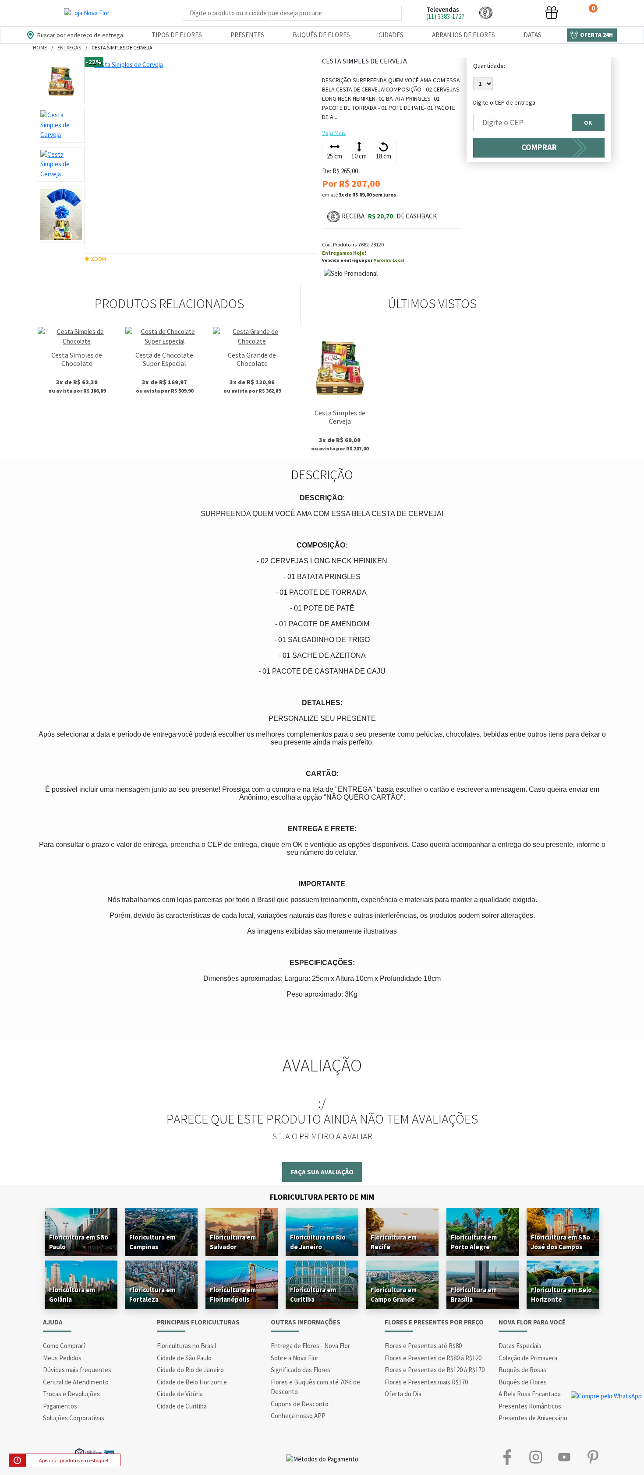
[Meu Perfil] (519, 12)
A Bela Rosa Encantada (530, 1394)
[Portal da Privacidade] (94, 1452)
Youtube (564, 1457)
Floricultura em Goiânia (72, 1294)
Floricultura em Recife (394, 1242)
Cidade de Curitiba (182, 1406)
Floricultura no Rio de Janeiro (318, 1242)
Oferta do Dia (403, 1394)
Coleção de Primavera (528, 1358)
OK (588, 122)
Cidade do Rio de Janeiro (190, 1370)
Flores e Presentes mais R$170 (426, 1382)
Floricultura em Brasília (474, 1294)
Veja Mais (334, 133)
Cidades (391, 35)
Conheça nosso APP (298, 1416)
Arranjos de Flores (463, 35)
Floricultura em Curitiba (313, 1294)
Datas (532, 35)
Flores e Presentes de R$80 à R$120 (433, 1358)
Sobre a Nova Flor (294, 1358)
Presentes (247, 35)
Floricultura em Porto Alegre (474, 1242)
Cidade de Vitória (180, 1394)
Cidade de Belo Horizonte (192, 1382)
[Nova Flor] (86, 13)
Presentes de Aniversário (533, 1418)
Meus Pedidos (62, 1358)
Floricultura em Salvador (233, 1242)
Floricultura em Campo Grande (394, 1294)
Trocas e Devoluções (71, 1394)
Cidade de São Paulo (184, 1358)
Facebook (507, 1457)
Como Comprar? (64, 1346)
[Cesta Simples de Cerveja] (340, 365)
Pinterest (592, 1457)
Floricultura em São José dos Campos (560, 1242)
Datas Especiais (520, 1346)
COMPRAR (539, 147)
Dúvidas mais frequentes (77, 1370)
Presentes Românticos (530, 1406)
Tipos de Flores (177, 35)
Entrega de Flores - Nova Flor (310, 1346)
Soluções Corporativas (73, 1418)
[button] (486, 12)
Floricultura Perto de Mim (322, 1197)
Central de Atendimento (76, 1382)
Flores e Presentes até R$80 (423, 1346)
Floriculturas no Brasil (186, 1346)
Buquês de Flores (321, 35)
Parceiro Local (388, 260)
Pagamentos (60, 1406)
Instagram (535, 1457)
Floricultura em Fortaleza (152, 1294)
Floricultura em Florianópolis (233, 1294)
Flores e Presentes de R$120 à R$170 (435, 1370)
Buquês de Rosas (522, 1370)
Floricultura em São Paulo (78, 1242)
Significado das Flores (300, 1370)
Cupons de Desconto (300, 1404)
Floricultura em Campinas (152, 1242)
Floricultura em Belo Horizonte (561, 1294)
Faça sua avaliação (322, 1172)
